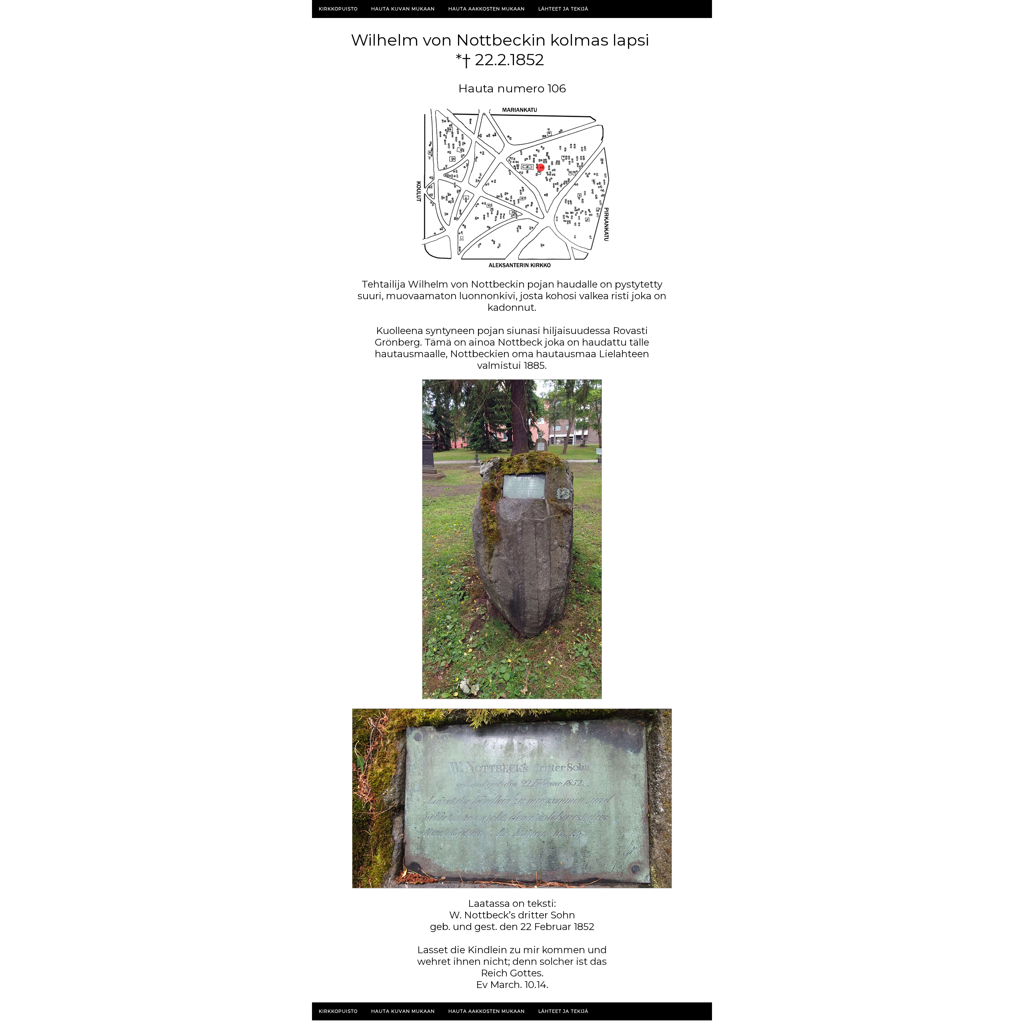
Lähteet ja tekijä (563, 9)
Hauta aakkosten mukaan (486, 9)
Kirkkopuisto (338, 9)
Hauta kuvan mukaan (403, 9)
